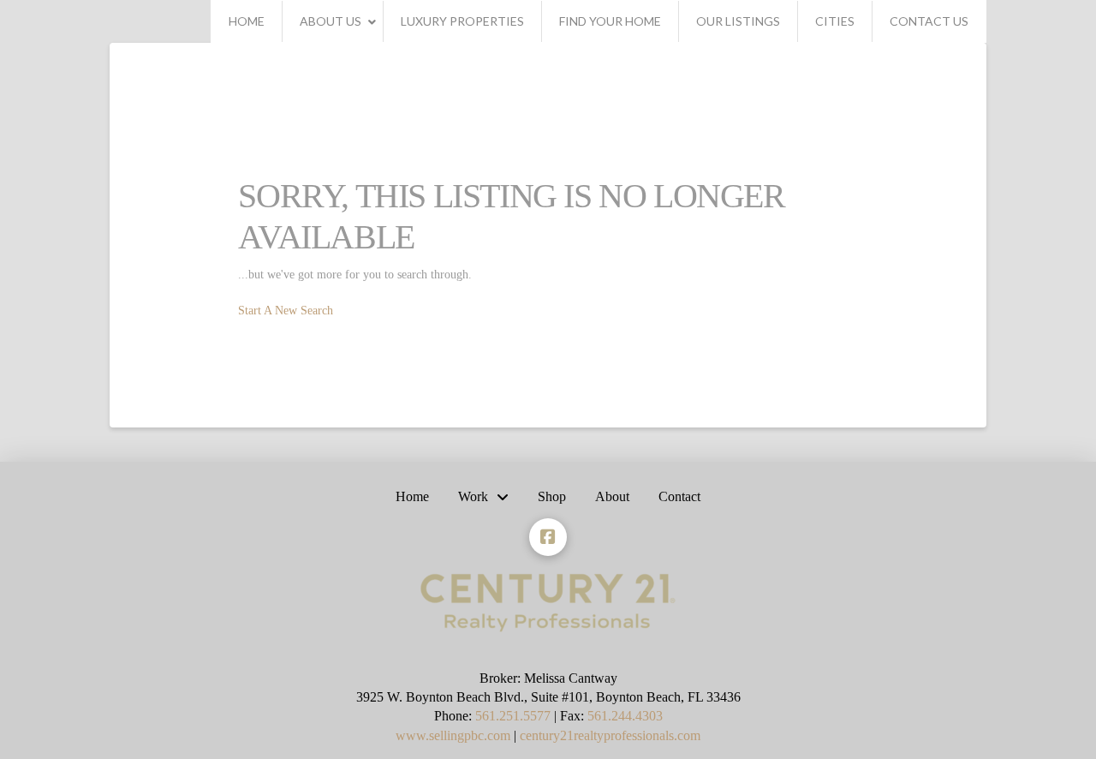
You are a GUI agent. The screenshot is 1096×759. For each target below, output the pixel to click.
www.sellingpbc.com (453, 735)
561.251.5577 (513, 715)
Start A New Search (285, 310)
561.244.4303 (625, 715)
